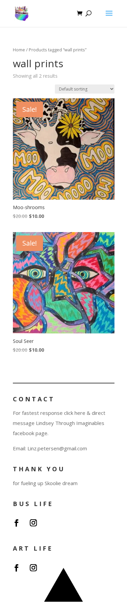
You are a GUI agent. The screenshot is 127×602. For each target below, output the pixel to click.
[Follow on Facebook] (16, 523)
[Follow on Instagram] (33, 523)
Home (19, 50)
